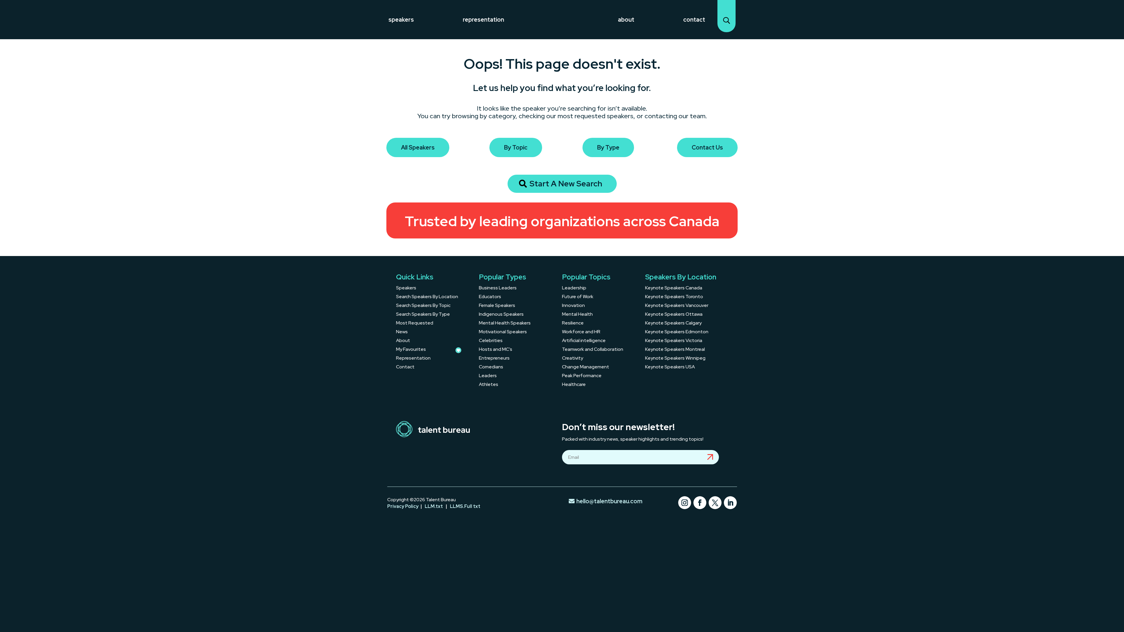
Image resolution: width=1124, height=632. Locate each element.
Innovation (573, 305)
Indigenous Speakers (501, 314)
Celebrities (491, 341)
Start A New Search (566, 183)
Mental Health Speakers (505, 323)
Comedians (491, 367)
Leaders (488, 376)
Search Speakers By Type (423, 314)
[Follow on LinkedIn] (730, 502)
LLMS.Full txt (465, 506)
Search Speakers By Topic (423, 305)
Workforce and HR (581, 332)
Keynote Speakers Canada (673, 288)
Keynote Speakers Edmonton (676, 332)
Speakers (401, 19)
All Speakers (418, 147)
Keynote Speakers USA (670, 367)
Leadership (574, 288)
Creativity (572, 358)
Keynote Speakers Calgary (673, 323)
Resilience (573, 323)
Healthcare (574, 384)
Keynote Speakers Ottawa (673, 314)
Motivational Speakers (503, 332)
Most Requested (414, 323)
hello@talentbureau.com (609, 501)
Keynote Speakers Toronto (674, 297)
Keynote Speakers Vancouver (676, 305)
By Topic (515, 147)
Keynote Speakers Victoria (673, 341)
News (402, 332)
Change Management (585, 367)
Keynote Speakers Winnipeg (675, 358)
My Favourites (411, 349)
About (626, 19)
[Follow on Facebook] (699, 502)
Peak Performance (582, 376)
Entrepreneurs (494, 358)
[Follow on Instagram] (684, 502)
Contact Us (707, 147)
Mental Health (577, 314)
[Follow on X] (715, 502)
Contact (694, 19)
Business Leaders (498, 288)
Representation (483, 19)
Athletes (488, 384)
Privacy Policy (403, 506)
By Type (608, 147)
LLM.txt (434, 506)
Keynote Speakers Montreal (675, 349)
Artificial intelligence (584, 341)
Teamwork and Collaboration (592, 349)
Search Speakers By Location (427, 297)
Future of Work (577, 297)
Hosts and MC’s (495, 349)
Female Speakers (497, 305)
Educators (490, 297)
